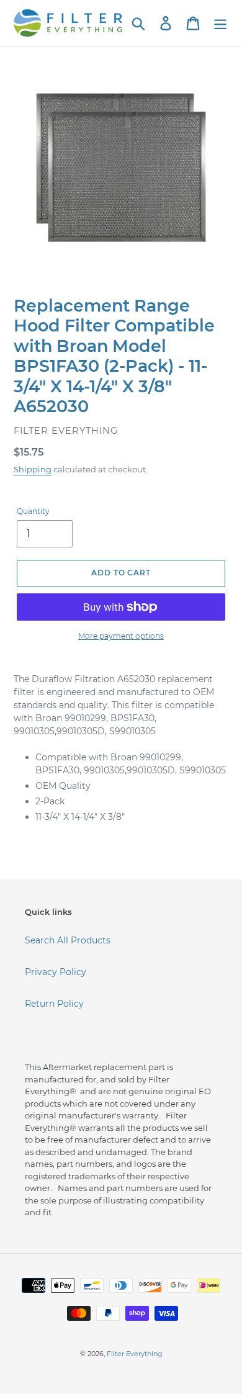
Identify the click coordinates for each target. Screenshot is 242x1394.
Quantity (33, 511)
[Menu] (220, 23)
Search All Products (67, 940)
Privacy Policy (55, 972)
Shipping (33, 469)
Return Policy (54, 1003)
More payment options (121, 636)
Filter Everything (135, 1353)
